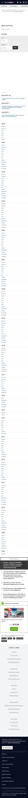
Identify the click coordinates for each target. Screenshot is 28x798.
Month (3, 45)
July (2, 137)
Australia (4, 638)
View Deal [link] (14, 629)
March (3, 149)
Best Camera (14, 719)
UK (14, 638)
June (2, 135)
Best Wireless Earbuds (14, 709)
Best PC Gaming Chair (14, 679)
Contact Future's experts (8, 757)
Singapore (4, 641)
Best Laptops (14, 668)
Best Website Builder (14, 662)
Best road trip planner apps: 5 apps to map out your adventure (13, 115)
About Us (4, 754)
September (4, 162)
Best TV (14, 689)
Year (3, 38)
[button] (26, 2)
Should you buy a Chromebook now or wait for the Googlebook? (14, 589)
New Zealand (20, 638)
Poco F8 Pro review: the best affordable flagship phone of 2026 (13, 583)
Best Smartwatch (14, 695)
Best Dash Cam (14, 722)
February (3, 128)
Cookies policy (5, 771)
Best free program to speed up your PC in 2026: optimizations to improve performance (13, 107)
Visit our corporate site (14, 742)
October (3, 164)
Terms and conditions (7, 764)
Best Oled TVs (14, 692)
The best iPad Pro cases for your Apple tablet (13, 99)
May (2, 133)
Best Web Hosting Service (14, 659)
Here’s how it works (19, 11)
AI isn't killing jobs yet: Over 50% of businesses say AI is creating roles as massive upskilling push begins (14, 595)
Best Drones (14, 725)
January (3, 126)
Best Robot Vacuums (14, 729)
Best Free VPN (14, 655)
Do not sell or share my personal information (13, 788)
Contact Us (4, 760)
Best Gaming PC (14, 675)
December (3, 168)
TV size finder (13, 6)
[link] (12, 603)
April (2, 130)
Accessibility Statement (8, 781)
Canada (10, 638)
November (3, 166)
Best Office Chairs (14, 712)
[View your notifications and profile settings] (17, 2)
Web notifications (6, 777)
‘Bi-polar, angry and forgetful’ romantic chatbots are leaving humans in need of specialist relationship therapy (12, 565)
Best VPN (14, 652)
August (3, 139)
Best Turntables (14, 702)
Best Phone (14, 685)
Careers (4, 784)
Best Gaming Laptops (14, 672)
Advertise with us (6, 774)
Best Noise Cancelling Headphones (14, 705)
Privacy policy (5, 767)
